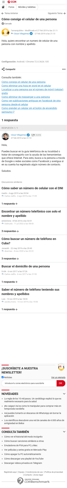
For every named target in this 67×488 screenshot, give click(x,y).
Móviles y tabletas (27, 7)
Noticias (8, 377)
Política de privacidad (54, 472)
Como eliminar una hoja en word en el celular (26, 85)
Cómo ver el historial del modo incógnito (23, 436)
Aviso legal (38, 475)
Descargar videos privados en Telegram (23, 463)
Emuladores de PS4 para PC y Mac (20, 445)
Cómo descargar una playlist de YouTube (23, 458)
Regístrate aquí (10, 472)
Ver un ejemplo (58, 377)
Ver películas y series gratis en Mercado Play (25, 450)
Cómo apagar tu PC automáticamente (22, 454)
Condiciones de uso (34, 472)
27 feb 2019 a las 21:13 (45, 33)
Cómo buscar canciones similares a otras (24, 441)
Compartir (10, 69)
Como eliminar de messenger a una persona (26, 96)
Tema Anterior (11, 13)
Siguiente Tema (55, 13)
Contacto (28, 475)
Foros (11, 7)
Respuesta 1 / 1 (10, 128)
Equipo (21, 472)
